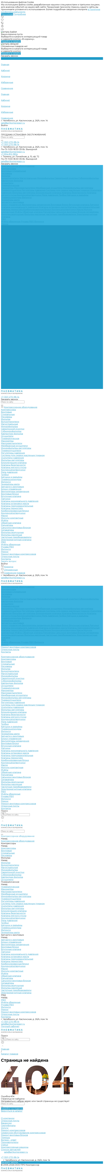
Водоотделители (10, 178)
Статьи (4, 1145)
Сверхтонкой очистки (66, 178)
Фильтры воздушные (12, 214)
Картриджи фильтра (12, 180)
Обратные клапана (32, 212)
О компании (7, 1118)
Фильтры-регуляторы (24, 192)
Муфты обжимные (11, 221)
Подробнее (20, 14)
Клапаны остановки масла (53, 207)
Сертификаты (8, 1125)
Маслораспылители (25, 188)
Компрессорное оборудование (17, 236)
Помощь (5, 1137)
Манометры (7, 188)
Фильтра (5, 176)
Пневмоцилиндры (11, 197)
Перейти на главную (12, 1108)
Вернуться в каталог (12, 1111)
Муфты (18, 212)
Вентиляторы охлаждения (36, 205)
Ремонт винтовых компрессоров (18, 383)
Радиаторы (49, 212)
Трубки (63, 195)
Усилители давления (12, 286)
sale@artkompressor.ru (13, 123)
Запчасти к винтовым (12, 202)
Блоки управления (11, 205)
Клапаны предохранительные (83, 207)
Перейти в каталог (11, 41)
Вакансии (6, 1123)
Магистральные (28, 178)
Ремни (4, 224)
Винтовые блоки (60, 205)
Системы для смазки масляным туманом (68, 190)
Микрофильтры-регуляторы (78, 188)
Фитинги (27, 197)
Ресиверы (6, 173)
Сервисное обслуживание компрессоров (23, 1133)
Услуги (4, 1128)
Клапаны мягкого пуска (13, 296)
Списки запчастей (11, 1149)
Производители (9, 1142)
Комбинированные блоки (37, 209)
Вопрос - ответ (8, 1140)
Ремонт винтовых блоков (14, 1135)
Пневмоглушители (11, 190)
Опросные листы (10, 385)
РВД (3, 219)
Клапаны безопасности (74, 192)
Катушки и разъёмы (77, 195)
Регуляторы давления (34, 190)
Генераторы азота (10, 200)
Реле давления (50, 195)
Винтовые (6, 171)
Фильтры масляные (35, 214)
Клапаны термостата (12, 209)
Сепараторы (92, 212)
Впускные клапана (79, 205)
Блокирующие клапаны (49, 192)
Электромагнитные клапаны (16, 368)
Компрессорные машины (14, 1147)
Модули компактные (12, 347)
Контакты (6, 388)
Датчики (94, 205)
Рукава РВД (27, 221)
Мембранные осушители (49, 188)
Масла (80, 209)
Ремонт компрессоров (13, 1130)
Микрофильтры (46, 178)
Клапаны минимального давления (20, 207)
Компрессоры (8, 168)
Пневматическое (10, 185)
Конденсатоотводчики (29, 195)
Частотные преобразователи (61, 214)
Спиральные (19, 171)
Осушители (7, 183)
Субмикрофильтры (88, 178)
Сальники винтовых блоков (71, 212)
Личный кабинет (10, 1026)
